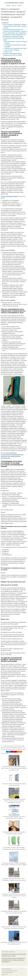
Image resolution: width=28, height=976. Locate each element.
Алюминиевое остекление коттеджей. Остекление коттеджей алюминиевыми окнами (13, 38)
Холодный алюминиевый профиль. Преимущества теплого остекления (12, 54)
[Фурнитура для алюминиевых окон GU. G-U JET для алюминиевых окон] (14, 940)
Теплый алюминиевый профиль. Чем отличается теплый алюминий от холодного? (15, 30)
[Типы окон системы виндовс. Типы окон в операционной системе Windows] (14, 815)
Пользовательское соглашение (11, 970)
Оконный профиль (17, 745)
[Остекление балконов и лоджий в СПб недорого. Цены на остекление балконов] (14, 909)
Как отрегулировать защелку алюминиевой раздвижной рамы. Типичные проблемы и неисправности (13, 960)
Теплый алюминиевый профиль (9, 196)
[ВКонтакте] (8, 752)
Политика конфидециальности (7, 972)
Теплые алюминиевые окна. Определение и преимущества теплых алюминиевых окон (15, 33)
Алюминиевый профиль (9, 745)
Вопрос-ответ (8, 52)
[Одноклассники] (19, 752)
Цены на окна (22, 749)
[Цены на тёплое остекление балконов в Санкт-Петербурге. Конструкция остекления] (14, 925)
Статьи (20, 5)
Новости (14, 5)
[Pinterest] (14, 752)
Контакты (3, 970)
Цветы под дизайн (16, 749)
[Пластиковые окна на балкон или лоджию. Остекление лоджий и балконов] (14, 830)
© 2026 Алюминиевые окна (7, 968)
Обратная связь (5, 974)
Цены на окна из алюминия (12, 50)
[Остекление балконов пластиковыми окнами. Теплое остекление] (14, 782)
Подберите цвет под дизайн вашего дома (16, 48)
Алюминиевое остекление (17, 747)
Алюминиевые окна (14, 2)
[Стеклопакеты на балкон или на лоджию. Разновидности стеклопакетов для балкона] (14, 846)
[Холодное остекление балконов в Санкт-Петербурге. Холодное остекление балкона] (14, 877)
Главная (8, 5)
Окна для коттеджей (9, 749)
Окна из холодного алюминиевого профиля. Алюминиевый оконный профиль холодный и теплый (15, 26)
